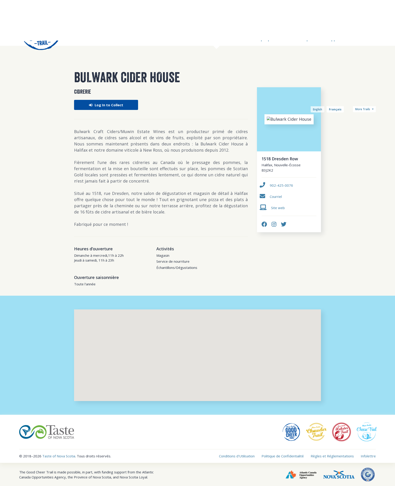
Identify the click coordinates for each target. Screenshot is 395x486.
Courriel (276, 196)
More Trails (363, 109)
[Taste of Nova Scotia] (46, 431)
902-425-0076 (281, 185)
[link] (264, 224)
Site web (278, 207)
